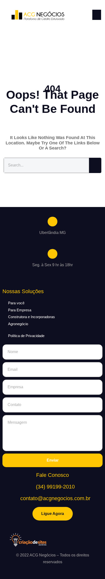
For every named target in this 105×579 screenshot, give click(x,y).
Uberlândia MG (52, 233)
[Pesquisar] (95, 165)
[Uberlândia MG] (52, 221)
